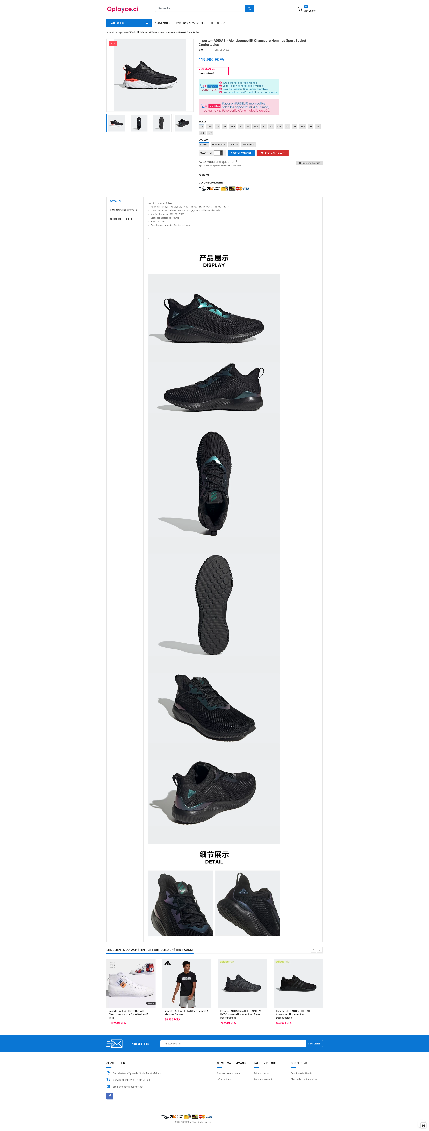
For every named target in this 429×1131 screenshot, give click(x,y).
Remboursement (263, 1079)
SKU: (201, 50)
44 (294, 126)
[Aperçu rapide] (138, 975)
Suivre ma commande (228, 1073)
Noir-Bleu (248, 144)
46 (318, 126)
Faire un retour (261, 1073)
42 (271, 126)
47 (210, 133)
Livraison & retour (123, 210)
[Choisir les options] (124, 975)
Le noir (234, 144)
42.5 (279, 126)
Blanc (203, 144)
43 (287, 126)
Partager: (204, 175)
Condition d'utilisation (302, 1073)
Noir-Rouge (218, 144)
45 (311, 126)
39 (241, 126)
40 (248, 126)
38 (225, 126)
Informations (224, 1079)
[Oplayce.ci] (186, 1116)
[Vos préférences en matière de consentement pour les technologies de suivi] (423, 1125)
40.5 (256, 126)
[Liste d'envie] (131, 975)
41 (264, 126)
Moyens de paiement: (211, 182)
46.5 (202, 133)
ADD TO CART (282, 1121)
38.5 (233, 126)
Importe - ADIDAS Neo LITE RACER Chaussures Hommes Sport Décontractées (294, 1014)
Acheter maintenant (273, 153)
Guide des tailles (122, 219)
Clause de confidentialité (304, 1079)
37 (217, 126)
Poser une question (310, 163)
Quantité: (206, 153)
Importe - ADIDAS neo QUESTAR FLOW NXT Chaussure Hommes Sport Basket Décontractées (240, 1014)
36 (201, 126)
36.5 (209, 126)
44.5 (302, 126)
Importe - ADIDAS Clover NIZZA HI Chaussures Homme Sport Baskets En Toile (129, 1014)
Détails (115, 201)
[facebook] (109, 1096)
